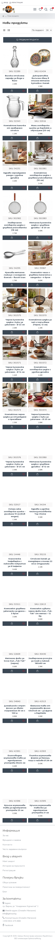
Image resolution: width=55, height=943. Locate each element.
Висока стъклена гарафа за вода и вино (14, 78)
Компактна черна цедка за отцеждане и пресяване (14, 416)
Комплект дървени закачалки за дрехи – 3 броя (14, 611)
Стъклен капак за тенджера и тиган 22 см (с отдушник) (40, 561)
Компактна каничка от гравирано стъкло (15, 128)
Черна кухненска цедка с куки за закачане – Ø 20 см (40, 416)
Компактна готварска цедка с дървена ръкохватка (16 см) (40, 177)
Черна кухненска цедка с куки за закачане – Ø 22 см (15, 322)
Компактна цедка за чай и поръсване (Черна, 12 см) (40, 322)
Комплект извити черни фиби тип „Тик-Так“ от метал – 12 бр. (40, 612)
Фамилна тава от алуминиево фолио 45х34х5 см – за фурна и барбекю (40, 709)
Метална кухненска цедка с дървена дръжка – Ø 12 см (40, 464)
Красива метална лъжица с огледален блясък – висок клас (15, 275)
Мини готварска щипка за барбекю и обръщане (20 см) (40, 128)
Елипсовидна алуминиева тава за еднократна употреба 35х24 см (15, 759)
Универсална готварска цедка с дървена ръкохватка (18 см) (15, 226)
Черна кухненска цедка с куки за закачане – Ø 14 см (15, 369)
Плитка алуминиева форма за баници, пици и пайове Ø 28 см (40, 758)
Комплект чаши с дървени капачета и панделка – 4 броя (40, 275)
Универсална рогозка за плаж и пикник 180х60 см (40, 660)
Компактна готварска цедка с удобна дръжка (40, 369)
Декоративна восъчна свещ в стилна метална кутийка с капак (40, 79)
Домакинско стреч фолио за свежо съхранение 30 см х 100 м (14, 709)
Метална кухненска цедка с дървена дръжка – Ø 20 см (40, 225)
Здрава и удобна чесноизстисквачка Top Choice (40, 511)
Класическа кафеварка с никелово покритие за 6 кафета (15, 562)
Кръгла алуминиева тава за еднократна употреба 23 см (14, 807)
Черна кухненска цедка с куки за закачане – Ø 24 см (15, 464)
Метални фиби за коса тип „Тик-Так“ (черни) (14, 660)
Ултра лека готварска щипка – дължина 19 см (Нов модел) (14, 513)
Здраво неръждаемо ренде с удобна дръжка (14, 175)
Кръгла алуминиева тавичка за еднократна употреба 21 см (40, 809)
